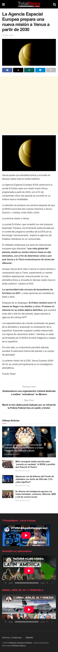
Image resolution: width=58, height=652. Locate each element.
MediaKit (29, 637)
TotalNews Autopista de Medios (20, 642)
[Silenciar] (47, 582)
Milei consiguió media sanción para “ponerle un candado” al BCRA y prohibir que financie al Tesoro (35, 464)
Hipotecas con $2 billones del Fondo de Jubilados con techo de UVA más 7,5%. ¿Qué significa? (34, 479)
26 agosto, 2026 (11, 454)
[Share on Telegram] (40, 70)
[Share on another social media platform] (51, 70)
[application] (29, 571)
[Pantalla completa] (52, 582)
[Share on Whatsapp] (29, 70)
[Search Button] (54, 4)
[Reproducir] (5, 582)
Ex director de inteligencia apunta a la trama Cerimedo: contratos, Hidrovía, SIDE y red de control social (35, 494)
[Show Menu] (3, 4)
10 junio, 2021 (8, 35)
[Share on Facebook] (7, 70)
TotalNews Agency (18, 645)
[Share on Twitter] (18, 70)
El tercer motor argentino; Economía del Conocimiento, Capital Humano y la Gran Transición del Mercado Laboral (24, 447)
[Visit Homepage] (29, 4)
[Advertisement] (29, 105)
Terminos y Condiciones (12, 637)
